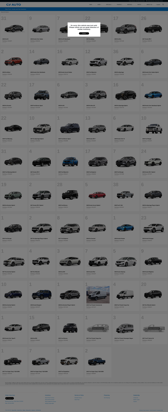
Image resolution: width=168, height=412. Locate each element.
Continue (84, 33)
